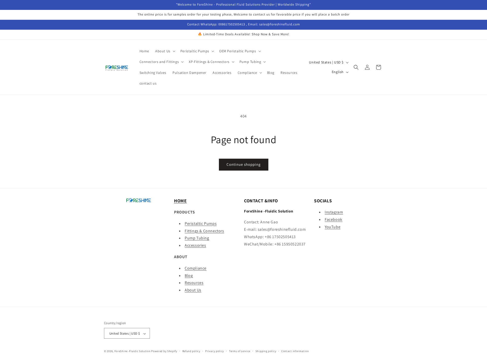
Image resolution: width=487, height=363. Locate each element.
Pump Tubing (197, 238)
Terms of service (239, 351)
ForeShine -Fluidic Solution (132, 351)
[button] (164, 51)
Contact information (295, 351)
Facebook (333, 219)
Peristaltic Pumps (201, 223)
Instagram (334, 212)
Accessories (195, 245)
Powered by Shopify (164, 351)
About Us (193, 290)
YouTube (332, 226)
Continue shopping (244, 164)
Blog (189, 275)
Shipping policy (265, 351)
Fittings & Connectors (204, 231)
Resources (194, 283)
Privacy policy (214, 351)
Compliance (195, 268)
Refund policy (191, 351)
